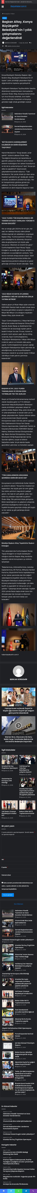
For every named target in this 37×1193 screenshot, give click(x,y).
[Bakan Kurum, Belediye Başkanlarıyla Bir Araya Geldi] (7, 1055)
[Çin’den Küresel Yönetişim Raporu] (7, 1046)
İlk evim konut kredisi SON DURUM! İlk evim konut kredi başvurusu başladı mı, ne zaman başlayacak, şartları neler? (25, 1087)
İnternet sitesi (6, 875)
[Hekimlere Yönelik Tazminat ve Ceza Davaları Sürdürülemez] (7, 116)
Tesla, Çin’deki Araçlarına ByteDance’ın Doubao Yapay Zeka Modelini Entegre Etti (24, 1074)
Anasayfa (6, 13)
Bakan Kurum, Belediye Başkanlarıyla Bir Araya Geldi (23, 1054)
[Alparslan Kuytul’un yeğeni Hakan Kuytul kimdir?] (7, 1065)
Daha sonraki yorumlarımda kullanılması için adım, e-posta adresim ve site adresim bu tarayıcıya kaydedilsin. (17, 886)
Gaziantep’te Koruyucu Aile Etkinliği (7, 781)
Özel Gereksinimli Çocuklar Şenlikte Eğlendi (24, 1011)
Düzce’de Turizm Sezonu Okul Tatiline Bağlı (24, 955)
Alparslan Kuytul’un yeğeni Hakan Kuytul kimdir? (25, 1063)
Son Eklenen (18, 904)
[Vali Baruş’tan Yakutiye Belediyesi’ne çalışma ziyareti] (27, 759)
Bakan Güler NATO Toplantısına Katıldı (26, 812)
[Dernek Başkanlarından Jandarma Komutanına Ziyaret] (7, 129)
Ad (3, 859)
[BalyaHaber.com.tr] (18, 6)
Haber (13, 13)
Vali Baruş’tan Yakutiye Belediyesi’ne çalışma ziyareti (25, 769)
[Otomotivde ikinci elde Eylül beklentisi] (7, 923)
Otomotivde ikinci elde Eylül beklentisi (23, 922)
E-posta (5, 867)
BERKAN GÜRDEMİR (11, 43)
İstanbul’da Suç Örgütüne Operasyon (10, 767)
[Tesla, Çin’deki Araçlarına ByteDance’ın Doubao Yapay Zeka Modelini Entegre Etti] (7, 1074)
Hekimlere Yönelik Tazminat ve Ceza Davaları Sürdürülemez (24, 116)
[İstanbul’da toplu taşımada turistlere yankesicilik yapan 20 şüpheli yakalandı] (27, 782)
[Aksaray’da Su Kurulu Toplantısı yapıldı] (7, 1022)
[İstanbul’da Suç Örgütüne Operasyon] (10, 759)
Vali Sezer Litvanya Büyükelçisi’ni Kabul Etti (9, 813)
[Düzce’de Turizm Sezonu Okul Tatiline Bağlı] (7, 957)
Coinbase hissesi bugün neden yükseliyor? (18, 940)
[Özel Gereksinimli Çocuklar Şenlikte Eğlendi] (7, 1013)
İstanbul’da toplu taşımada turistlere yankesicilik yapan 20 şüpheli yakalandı (27, 792)
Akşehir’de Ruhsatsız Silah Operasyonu (16, 1028)
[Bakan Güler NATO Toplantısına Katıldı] (27, 804)
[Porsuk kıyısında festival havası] (7, 1037)
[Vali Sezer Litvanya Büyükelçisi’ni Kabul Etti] (10, 804)
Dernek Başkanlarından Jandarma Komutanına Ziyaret (23, 129)
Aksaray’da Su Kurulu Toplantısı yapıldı (23, 1020)
